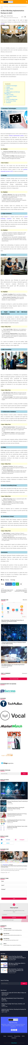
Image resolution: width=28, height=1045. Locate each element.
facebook (8, 839)
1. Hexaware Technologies (11, 85)
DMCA (23, 1036)
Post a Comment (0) (14, 678)
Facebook (9, 584)
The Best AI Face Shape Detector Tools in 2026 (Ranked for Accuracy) (17, 827)
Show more (25, 599)
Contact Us (10, 1036)
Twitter (13, 584)
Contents (7, 84)
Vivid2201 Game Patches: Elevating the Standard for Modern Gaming (15, 808)
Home (2, 6)
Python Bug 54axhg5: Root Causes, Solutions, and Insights (13, 1004)
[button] (26, 2)
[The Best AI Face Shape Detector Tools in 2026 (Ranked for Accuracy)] (3, 828)
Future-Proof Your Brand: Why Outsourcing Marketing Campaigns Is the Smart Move (14, 866)
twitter (8, 843)
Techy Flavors (14, 1043)
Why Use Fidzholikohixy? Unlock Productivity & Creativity (17, 802)
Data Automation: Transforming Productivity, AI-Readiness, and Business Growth (12, 621)
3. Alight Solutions (9, 88)
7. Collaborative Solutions (11, 96)
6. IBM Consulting (9, 94)
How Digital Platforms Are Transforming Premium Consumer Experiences (12, 665)
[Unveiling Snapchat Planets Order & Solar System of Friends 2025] (3, 821)
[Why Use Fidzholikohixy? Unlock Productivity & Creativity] (3, 803)
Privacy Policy (17, 1036)
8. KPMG (7, 97)
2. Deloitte (7, 87)
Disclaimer (14, 1037)
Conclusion (8, 102)
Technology (6, 6)
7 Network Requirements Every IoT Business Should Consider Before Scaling (13, 643)
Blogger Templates (10, 1040)
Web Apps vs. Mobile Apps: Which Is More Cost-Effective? (16, 964)
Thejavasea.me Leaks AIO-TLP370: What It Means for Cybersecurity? (13, 993)
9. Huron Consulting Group (11, 99)
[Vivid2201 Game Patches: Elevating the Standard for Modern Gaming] (3, 809)
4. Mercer (7, 90)
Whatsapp (17, 584)
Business (7, 579)
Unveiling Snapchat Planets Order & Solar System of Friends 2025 (16, 820)
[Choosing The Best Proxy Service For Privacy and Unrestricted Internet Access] (3, 815)
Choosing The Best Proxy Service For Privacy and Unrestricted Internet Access (17, 814)
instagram (22, 839)
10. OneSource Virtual (11, 101)
